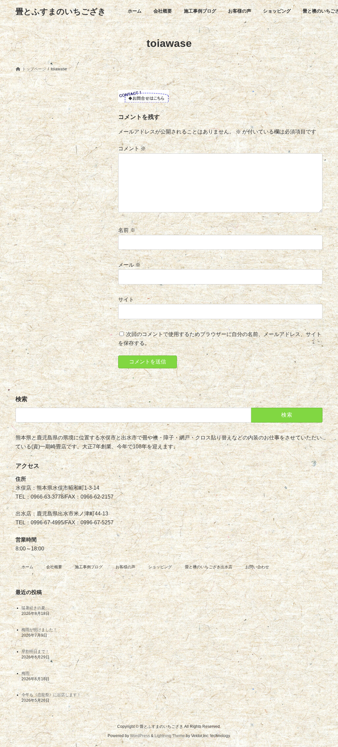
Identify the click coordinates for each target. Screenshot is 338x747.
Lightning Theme (169, 735)
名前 (126, 230)
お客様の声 (125, 567)
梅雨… (27, 673)
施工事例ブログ (89, 567)
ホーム (27, 567)
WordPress (140, 735)
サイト (126, 299)
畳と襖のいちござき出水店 (208, 567)
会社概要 (54, 567)
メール (129, 265)
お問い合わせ (257, 567)
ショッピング (160, 567)
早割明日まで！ (35, 651)
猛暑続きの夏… (35, 608)
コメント (132, 149)
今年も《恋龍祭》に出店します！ (51, 694)
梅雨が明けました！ (39, 629)
